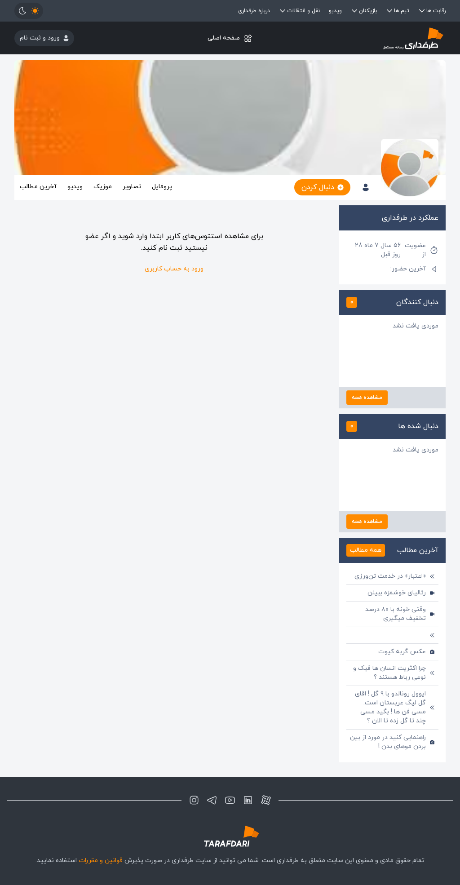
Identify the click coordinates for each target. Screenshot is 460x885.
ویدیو (335, 10)
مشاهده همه (367, 397)
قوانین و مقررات (101, 860)
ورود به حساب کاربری (174, 269)
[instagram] (194, 800)
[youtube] (230, 800)
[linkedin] (248, 800)
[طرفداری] (374, 38)
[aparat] (266, 800)
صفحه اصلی (224, 38)
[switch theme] (28, 11)
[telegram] (212, 800)
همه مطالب (365, 550)
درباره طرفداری (254, 10)
